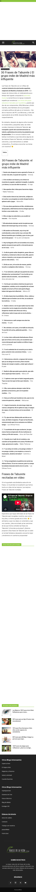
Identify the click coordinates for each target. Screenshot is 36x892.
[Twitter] (20, 883)
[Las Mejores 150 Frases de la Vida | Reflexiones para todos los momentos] (6, 712)
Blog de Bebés (6, 802)
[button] (3, 42)
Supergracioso (6, 791)
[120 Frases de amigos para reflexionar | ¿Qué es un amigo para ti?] (6, 748)
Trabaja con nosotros (8, 825)
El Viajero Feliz (6, 767)
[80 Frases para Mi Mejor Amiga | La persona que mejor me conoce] (6, 739)
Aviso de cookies (7, 818)
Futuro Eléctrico (7, 798)
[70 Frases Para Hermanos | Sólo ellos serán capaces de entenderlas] (6, 730)
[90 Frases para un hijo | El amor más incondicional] (6, 721)
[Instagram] (15, 883)
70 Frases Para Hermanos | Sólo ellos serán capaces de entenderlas (22, 730)
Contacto (4, 822)
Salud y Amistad (7, 775)
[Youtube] (25, 883)
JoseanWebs (5, 829)
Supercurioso (6, 763)
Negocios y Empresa (8, 771)
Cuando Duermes (7, 779)
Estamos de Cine (7, 794)
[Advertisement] (18, 21)
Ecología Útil (5, 806)
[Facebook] (10, 883)
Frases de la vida (5, 69)
